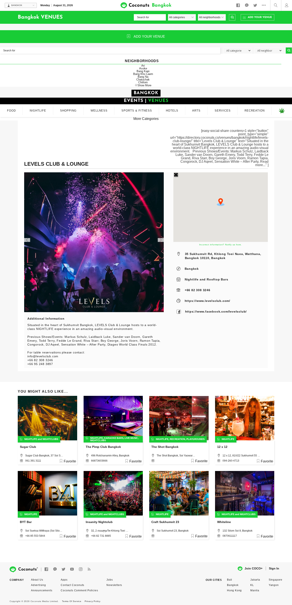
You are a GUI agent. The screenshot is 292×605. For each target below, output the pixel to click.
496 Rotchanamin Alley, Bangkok (110, 455)
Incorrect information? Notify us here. (220, 244)
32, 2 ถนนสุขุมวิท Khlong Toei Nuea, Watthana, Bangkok (110, 530)
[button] (220, 202)
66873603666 (99, 460)
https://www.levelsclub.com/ (207, 300)
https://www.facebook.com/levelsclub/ (216, 311)
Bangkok (192, 268)
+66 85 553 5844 (35, 535)
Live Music (131, 438)
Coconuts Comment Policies (79, 590)
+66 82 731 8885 (101, 535)
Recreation (177, 439)
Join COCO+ (254, 568)
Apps (64, 579)
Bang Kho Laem (143, 74)
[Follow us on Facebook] (238, 5)
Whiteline (224, 522)
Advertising (38, 585)
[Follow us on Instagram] (80, 569)
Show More (144, 85)
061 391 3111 (33, 460)
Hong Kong (234, 590)
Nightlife (192, 279)
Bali (229, 579)
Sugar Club (28, 447)
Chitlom (143, 82)
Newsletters (114, 585)
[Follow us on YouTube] (72, 569)
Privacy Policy (92, 601)
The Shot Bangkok (164, 447)
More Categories (146, 119)
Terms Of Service (71, 601)
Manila (254, 590)
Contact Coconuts (72, 585)
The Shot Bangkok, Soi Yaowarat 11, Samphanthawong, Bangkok (176, 455)
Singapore (275, 579)
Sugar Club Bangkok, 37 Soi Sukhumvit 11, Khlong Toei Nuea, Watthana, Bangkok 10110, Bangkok (44, 455)
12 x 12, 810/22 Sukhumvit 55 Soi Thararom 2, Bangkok (242, 455)
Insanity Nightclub (99, 522)
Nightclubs (50, 439)
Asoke (143, 68)
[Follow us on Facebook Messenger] (246, 5)
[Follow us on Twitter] (255, 5)
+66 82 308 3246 (197, 290)
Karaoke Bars (113, 438)
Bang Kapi (143, 71)
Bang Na (143, 76)
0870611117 (230, 535)
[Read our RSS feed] (89, 569)
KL (252, 585)
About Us (37, 579)
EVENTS (133, 100)
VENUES (158, 100)
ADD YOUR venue (149, 36)
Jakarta (255, 579)
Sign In (274, 568)
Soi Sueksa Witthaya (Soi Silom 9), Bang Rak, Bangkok (44, 530)
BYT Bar (26, 522)
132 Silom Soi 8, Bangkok (237, 530)
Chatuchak (143, 79)
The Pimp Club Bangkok (103, 447)
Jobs (109, 579)
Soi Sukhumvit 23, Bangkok (173, 530)
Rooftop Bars (217, 279)
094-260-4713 (231, 460)
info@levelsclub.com (42, 356)
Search (232, 17)
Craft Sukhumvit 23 (165, 522)
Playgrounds (195, 439)
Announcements (41, 590)
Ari (143, 65)
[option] (94, 242)
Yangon (274, 585)
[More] (265, 5)
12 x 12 (222, 447)
